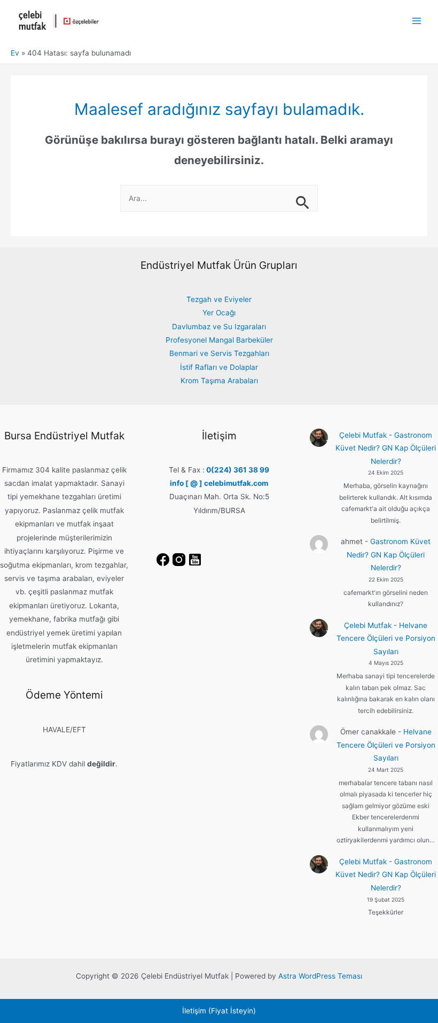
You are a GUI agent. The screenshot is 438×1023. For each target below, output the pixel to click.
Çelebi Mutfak (363, 435)
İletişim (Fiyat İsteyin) (219, 1010)
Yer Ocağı (219, 312)
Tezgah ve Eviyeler (219, 299)
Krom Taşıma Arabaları (219, 380)
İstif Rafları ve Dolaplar (219, 367)
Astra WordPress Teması (320, 976)
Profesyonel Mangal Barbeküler (219, 340)
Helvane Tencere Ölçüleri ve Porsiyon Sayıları (386, 638)
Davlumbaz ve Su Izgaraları (219, 326)
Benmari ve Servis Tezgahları (219, 353)
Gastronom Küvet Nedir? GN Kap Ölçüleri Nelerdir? (385, 448)
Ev (15, 53)
